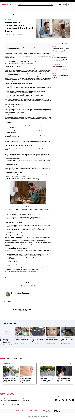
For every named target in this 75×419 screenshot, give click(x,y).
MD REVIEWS (70, 1)
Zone (13, 277)
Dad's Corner (54, 7)
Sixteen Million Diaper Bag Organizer (36, 340)
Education (13, 7)
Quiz (59, 7)
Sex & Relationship (34, 7)
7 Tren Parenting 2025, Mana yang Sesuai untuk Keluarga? (22, 63)
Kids (1, 337)
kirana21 (49, 343)
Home (6, 14)
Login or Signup (62, 4)
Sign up (24, 310)
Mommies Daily (4, 344)
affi (32, 343)
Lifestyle (47, 7)
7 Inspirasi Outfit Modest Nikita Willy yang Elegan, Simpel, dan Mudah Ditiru (61, 76)
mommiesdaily (57, 60)
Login (20, 310)
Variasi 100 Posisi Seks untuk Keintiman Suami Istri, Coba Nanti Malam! (60, 67)
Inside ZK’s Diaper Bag (22, 339)
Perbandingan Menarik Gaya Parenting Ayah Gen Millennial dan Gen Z (24, 271)
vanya (64, 343)
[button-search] (51, 4)
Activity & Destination (20, 337)
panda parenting (19, 277)
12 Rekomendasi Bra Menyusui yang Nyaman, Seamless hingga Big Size (60, 58)
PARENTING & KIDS (8, 19)
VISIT (33, 363)
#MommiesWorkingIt (23, 7)
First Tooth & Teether (52, 339)
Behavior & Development (51, 337)
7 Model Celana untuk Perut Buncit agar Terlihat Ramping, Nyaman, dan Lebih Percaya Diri (61, 49)
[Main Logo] (7, 4)
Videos (62, 7)
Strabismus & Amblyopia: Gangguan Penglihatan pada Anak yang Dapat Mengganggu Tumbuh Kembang (7, 340)
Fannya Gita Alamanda (11, 34)
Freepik (29, 206)
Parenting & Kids (4, 7)
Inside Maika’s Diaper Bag (67, 340)
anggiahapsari (57, 51)
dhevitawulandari (58, 69)
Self (41, 7)
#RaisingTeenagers (70, 7)
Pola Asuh (7, 277)
